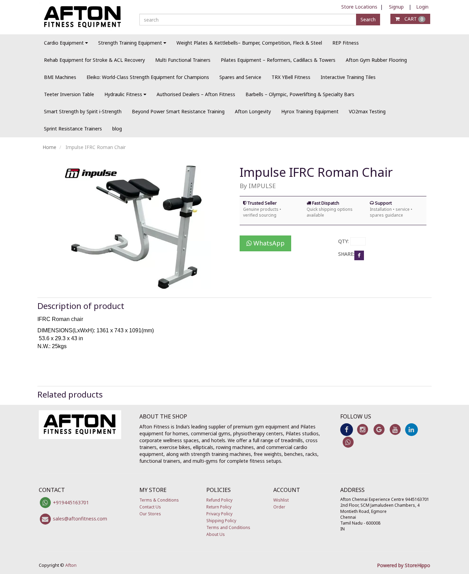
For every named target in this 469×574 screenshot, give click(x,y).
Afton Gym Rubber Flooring (376, 60)
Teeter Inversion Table (69, 94)
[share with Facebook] (359, 255)
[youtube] (395, 429)
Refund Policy (219, 500)
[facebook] (346, 429)
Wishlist (281, 500)
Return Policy (218, 507)
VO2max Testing (367, 111)
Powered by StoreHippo (403, 565)
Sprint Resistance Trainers (73, 128)
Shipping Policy (221, 521)
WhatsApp (268, 243)
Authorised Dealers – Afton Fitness (196, 94)
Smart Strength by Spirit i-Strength (83, 111)
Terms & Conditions (159, 500)
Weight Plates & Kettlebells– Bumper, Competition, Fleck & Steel (249, 42)
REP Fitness (345, 42)
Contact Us (150, 507)
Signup (396, 6)
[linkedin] (411, 429)
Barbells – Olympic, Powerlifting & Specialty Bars (299, 94)
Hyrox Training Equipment (310, 111)
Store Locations (359, 6)
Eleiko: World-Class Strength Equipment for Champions (148, 77)
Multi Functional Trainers (182, 60)
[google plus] (379, 429)
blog (117, 128)
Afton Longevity (253, 111)
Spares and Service (240, 77)
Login (422, 6)
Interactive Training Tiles (348, 77)
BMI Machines (60, 77)
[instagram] (362, 429)
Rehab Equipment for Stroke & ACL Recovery (94, 60)
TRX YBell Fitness (291, 77)
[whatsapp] (348, 441)
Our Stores (150, 514)
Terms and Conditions (228, 527)
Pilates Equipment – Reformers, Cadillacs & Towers (278, 60)
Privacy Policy (219, 514)
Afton (71, 565)
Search (368, 19)
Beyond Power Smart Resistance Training (178, 111)
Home (49, 147)
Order (279, 507)
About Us (215, 534)
